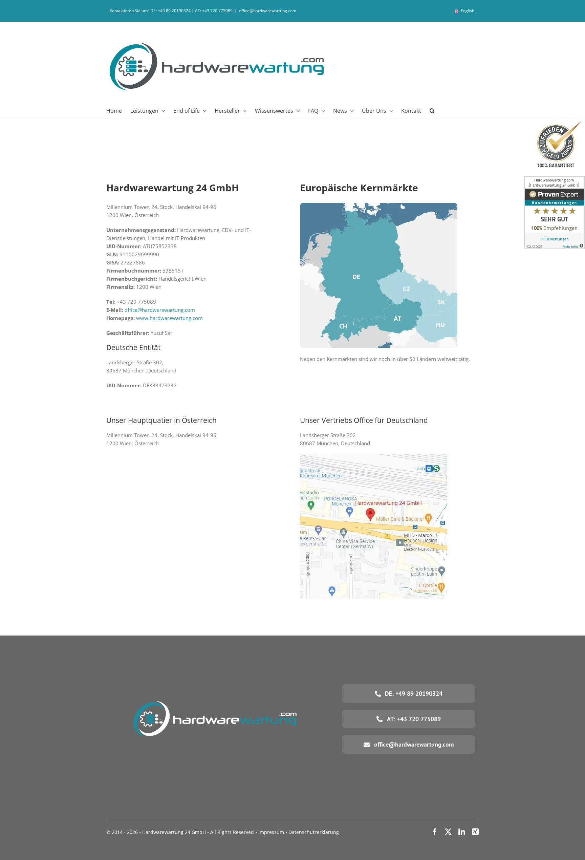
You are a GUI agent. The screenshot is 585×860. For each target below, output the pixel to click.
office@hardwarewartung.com (267, 11)
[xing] (475, 832)
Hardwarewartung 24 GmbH (174, 832)
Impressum (271, 832)
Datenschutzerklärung (313, 832)
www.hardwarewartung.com (169, 318)
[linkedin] (461, 832)
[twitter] (448, 832)
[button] (432, 110)
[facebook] (434, 832)
